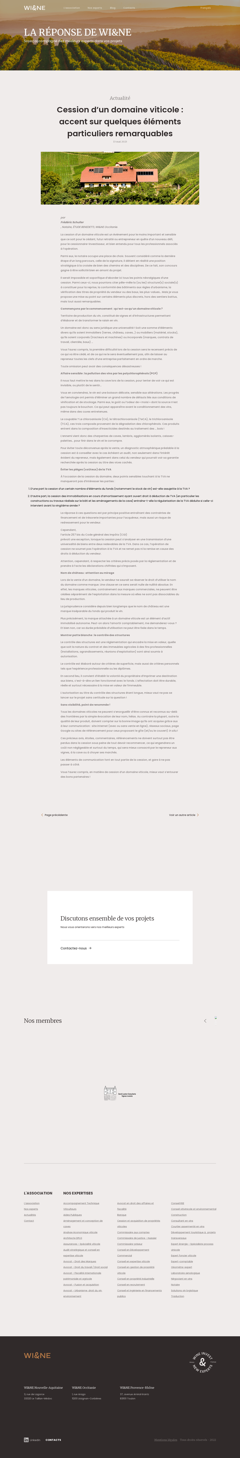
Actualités (30, 1215)
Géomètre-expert (181, 1267)
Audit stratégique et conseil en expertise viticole (81, 1252)
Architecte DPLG (72, 1238)
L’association (72, 7)
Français (205, 7)
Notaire (175, 1284)
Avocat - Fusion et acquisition (81, 1284)
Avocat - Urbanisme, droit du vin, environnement (82, 1293)
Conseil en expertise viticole (133, 1261)
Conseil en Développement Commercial (133, 1252)
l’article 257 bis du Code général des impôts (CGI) (94, 535)
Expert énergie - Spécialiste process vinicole (192, 1246)
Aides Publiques (72, 1215)
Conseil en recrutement (131, 1284)
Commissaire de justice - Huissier (137, 1238)
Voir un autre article (182, 815)
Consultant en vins (182, 1220)
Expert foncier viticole (183, 1255)
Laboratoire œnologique (185, 1273)
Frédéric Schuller (72, 222)
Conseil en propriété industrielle (135, 1278)
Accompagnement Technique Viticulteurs (81, 1206)
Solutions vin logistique (184, 1290)
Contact (29, 1220)
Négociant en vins (181, 1278)
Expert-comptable (182, 1261)
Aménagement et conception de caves (83, 1223)
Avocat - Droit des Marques (79, 1261)
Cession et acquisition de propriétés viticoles (138, 1223)
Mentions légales (165, 1439)
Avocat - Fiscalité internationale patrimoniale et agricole (82, 1276)
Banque (121, 1215)
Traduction (177, 1296)
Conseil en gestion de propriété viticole (135, 1270)
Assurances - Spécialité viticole (81, 1244)
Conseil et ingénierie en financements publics (139, 1293)
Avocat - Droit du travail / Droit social (85, 1267)
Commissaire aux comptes (133, 1232)
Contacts (129, 7)
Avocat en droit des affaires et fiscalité (135, 1206)
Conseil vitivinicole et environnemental (193, 1209)
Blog (112, 7)
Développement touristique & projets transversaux (193, 1235)
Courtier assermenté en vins (187, 1226)
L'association (32, 1203)
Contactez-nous (74, 948)
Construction (179, 1215)
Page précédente (56, 815)
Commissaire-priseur (129, 1244)
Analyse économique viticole (80, 1232)
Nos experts (95, 7)
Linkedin (35, 1440)
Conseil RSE (177, 1203)
